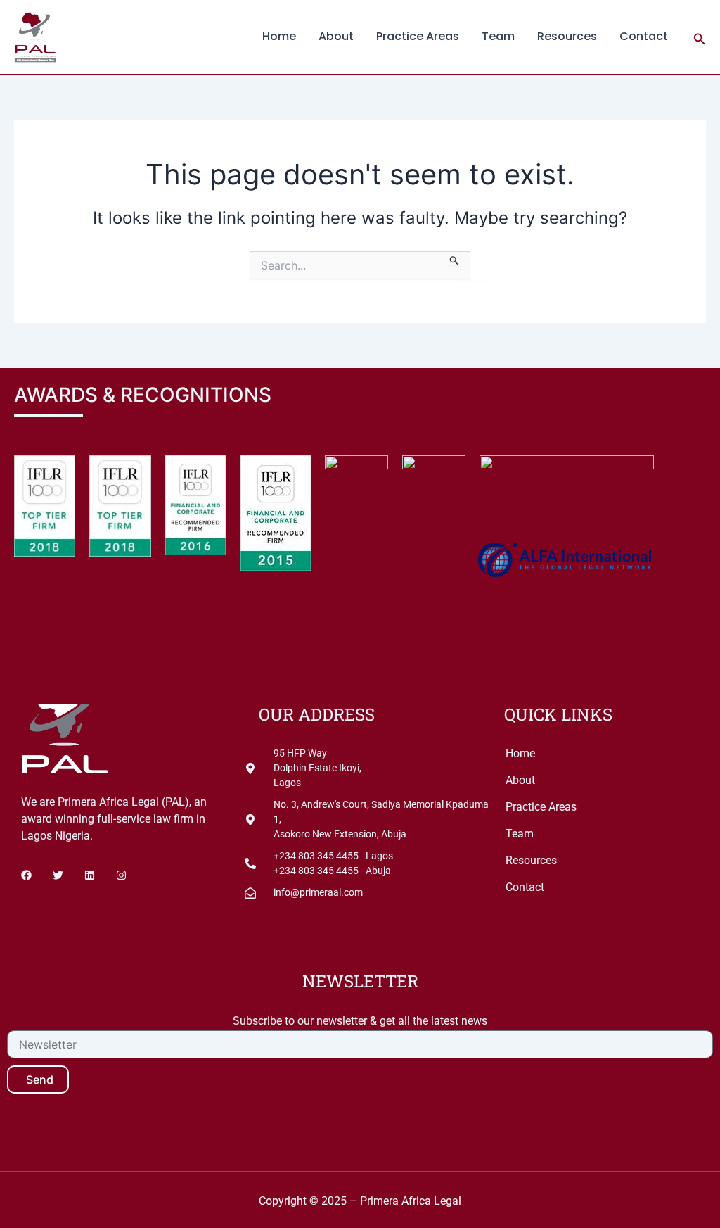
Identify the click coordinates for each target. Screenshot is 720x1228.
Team (498, 36)
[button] (699, 37)
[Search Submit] (454, 258)
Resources (567, 36)
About (336, 36)
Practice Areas (417, 36)
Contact (643, 36)
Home (279, 36)
